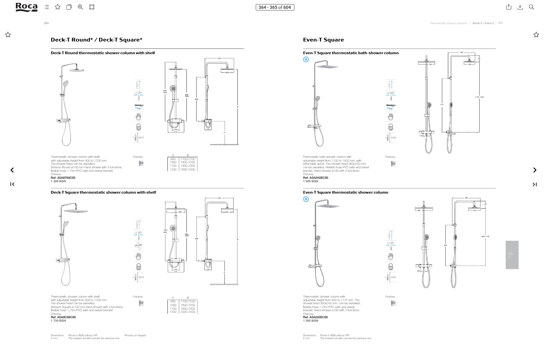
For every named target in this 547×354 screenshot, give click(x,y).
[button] (46, 7)
